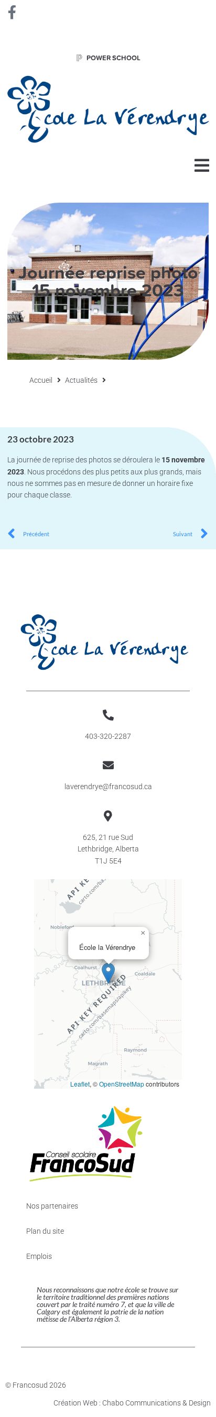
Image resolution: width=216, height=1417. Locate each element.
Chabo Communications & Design (156, 1403)
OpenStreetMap (121, 1083)
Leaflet (80, 1083)
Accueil (40, 380)
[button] (201, 165)
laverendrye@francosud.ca (108, 786)
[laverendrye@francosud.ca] (108, 765)
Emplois (39, 1256)
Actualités (81, 380)
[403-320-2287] (108, 715)
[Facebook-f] (12, 12)
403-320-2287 (108, 736)
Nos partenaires (52, 1206)
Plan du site (45, 1231)
